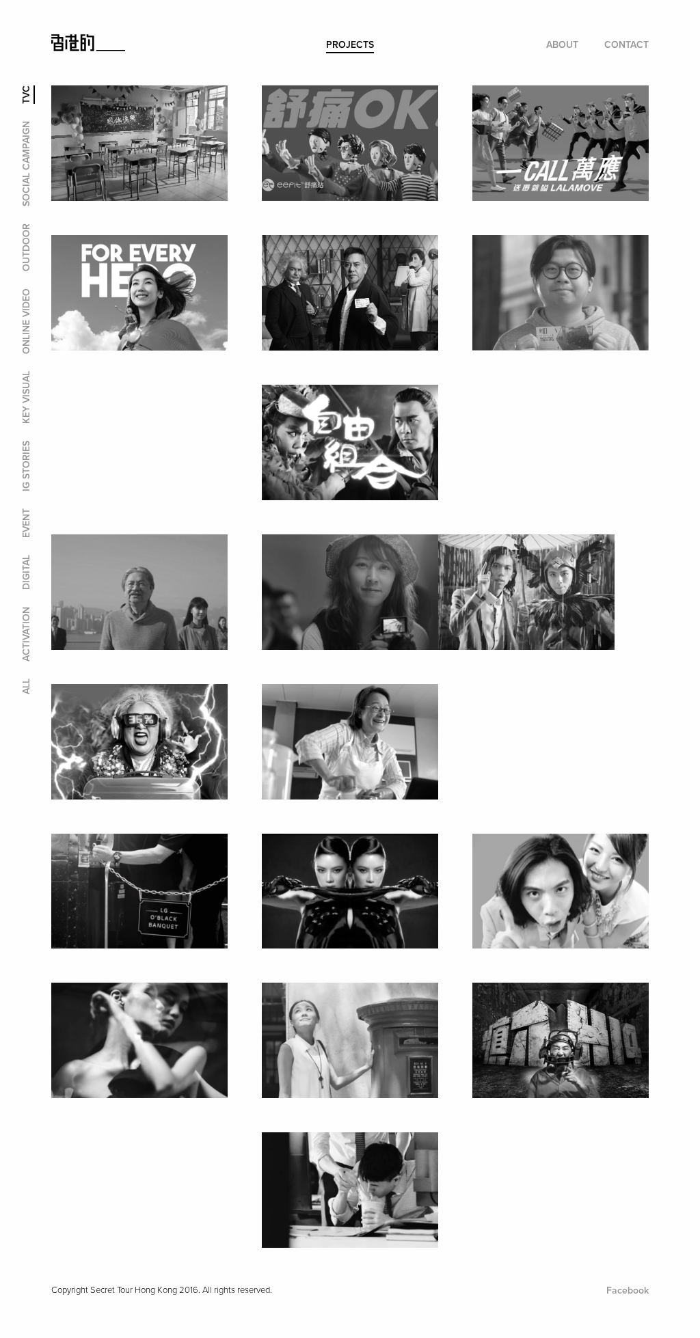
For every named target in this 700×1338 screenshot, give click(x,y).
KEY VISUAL (26, 397)
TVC (26, 94)
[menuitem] (349, 45)
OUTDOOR (26, 247)
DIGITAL (26, 572)
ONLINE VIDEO (26, 321)
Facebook (627, 1290)
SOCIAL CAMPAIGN (26, 163)
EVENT (26, 523)
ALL (26, 686)
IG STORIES (26, 466)
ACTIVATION (26, 634)
